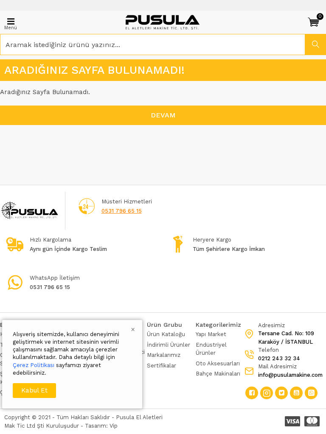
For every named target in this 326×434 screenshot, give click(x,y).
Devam (163, 115)
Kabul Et (34, 390)
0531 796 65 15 (121, 211)
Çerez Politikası (33, 365)
